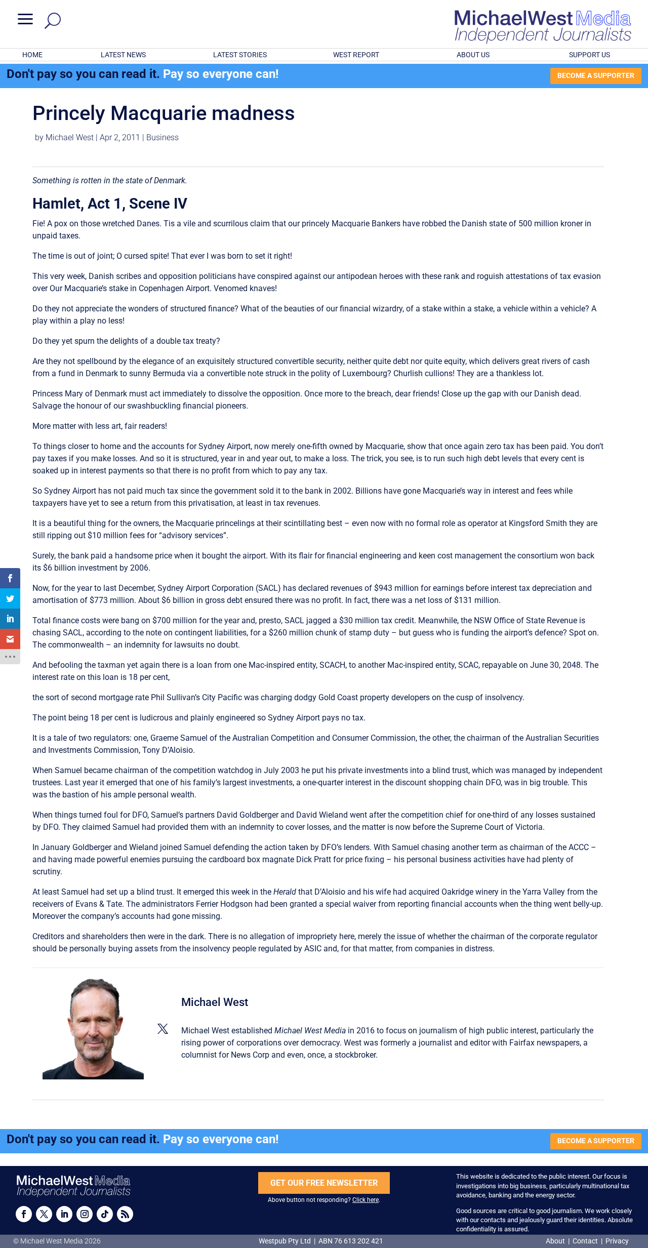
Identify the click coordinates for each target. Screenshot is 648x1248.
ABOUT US (473, 55)
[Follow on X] (44, 1214)
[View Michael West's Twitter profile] (162, 1028)
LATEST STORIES (240, 55)
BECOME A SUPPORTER (595, 75)
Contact (585, 1241)
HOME (32, 55)
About (556, 1241)
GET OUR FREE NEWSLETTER (324, 1183)
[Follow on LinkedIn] (64, 1214)
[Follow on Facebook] (24, 1214)
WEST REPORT (356, 55)
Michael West (70, 137)
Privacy (617, 1241)
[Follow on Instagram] (84, 1214)
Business (162, 137)
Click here (365, 1199)
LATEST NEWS (123, 55)
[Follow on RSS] (125, 1214)
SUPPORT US (589, 55)
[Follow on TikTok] (105, 1214)
